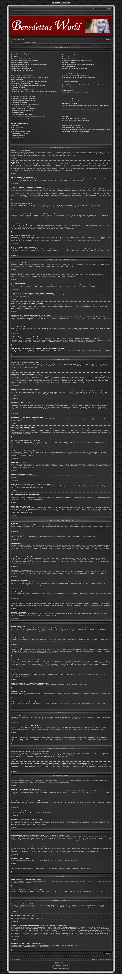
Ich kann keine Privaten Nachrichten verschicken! (73, 73)
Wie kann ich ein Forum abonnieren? (70, 111)
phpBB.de (26, 308)
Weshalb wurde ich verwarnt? (18, 112)
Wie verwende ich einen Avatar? (18, 87)
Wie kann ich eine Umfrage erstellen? (19, 102)
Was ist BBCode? (15, 125)
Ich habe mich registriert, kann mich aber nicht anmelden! (24, 60)
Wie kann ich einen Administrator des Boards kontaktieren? (76, 131)
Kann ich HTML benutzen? (17, 127)
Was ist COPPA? (14, 56)
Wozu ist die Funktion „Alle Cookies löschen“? (22, 70)
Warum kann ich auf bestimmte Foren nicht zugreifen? (23, 108)
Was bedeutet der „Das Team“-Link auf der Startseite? (74, 68)
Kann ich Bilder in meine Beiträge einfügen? (21, 131)
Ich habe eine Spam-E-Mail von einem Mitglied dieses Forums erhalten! (78, 77)
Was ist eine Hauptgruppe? (68, 66)
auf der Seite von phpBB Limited (68, 907)
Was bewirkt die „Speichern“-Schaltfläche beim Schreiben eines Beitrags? (28, 116)
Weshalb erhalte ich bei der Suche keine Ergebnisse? (74, 94)
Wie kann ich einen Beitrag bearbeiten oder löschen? (23, 98)
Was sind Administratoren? (68, 54)
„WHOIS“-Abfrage (33, 928)
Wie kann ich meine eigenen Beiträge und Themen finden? (75, 99)
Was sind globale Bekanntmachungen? (20, 133)
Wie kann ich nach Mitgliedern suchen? (71, 98)
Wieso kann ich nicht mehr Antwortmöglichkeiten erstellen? (25, 104)
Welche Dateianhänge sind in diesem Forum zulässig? (75, 118)
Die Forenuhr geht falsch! (17, 79)
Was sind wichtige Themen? (17, 137)
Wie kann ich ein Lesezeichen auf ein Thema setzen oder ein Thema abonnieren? (81, 109)
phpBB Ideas (88, 917)
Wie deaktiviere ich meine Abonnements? (71, 113)
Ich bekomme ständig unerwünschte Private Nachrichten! (75, 75)
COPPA (100, 189)
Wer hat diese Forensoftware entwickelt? (71, 125)
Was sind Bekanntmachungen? (18, 135)
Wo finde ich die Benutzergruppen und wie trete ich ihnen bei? (77, 60)
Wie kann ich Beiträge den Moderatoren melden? (22, 114)
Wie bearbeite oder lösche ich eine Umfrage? (21, 106)
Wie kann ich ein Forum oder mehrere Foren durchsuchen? (76, 92)
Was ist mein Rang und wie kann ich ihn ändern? (22, 89)
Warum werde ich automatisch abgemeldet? (21, 68)
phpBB (56, 963)
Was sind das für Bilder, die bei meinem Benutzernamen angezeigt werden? (28, 85)
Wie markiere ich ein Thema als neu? (19, 120)
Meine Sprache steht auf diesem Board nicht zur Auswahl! (24, 83)
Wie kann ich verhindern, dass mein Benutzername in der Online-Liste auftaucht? (30, 77)
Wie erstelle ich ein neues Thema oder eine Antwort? (23, 96)
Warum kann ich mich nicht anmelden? (20, 62)
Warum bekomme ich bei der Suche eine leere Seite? (74, 96)
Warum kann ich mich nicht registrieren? (20, 58)
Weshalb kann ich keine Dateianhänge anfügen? (22, 110)
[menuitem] (22, 39)
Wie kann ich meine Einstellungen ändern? (21, 75)
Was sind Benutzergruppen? (68, 58)
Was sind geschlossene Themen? (18, 139)
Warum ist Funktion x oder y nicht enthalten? (72, 127)
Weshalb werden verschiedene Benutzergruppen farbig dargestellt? (78, 64)
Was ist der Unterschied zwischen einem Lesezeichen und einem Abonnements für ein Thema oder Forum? (85, 106)
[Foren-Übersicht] (61, 26)
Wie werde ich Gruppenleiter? (69, 62)
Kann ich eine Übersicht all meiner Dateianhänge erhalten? (76, 120)
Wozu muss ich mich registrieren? (19, 54)
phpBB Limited (15, 308)
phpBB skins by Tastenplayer (64, 967)
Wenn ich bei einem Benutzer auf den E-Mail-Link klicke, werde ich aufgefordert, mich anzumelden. (34, 91)
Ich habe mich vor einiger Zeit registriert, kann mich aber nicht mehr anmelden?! (29, 64)
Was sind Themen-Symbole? (17, 141)
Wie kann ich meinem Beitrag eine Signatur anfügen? (23, 100)
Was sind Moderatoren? (67, 56)
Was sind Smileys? (15, 129)
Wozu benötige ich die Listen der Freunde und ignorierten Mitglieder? (78, 82)
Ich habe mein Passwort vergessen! (19, 66)
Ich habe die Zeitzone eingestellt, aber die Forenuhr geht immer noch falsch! (29, 81)
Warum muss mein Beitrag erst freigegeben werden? (23, 118)
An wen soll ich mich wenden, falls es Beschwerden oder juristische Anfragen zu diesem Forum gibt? (86, 129)
